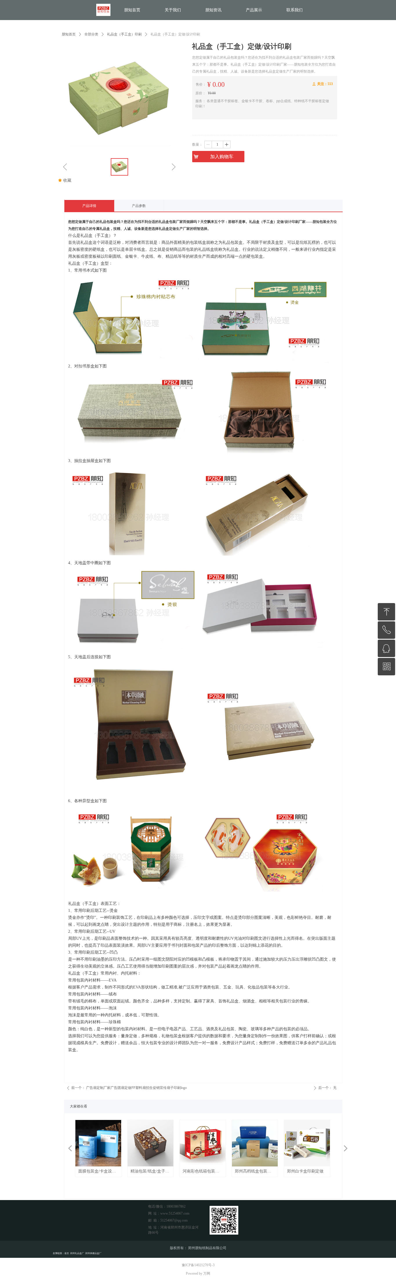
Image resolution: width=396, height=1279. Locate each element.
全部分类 (91, 34)
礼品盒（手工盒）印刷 (124, 34)
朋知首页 (69, 34)
